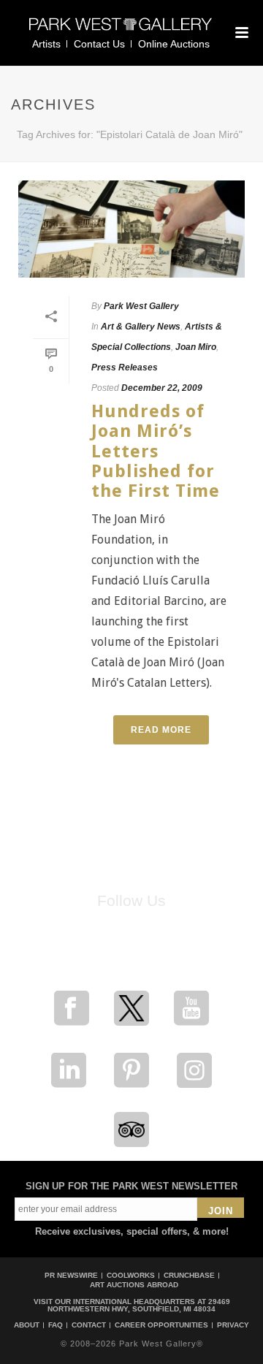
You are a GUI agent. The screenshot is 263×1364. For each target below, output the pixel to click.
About (26, 1325)
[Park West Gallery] (120, 30)
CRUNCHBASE (189, 1275)
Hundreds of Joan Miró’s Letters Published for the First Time (155, 451)
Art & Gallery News (140, 326)
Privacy (233, 1325)
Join (220, 1210)
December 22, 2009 (161, 388)
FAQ (55, 1325)
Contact (89, 1325)
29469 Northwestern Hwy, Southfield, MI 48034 (138, 1305)
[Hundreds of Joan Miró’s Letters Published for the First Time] (131, 229)
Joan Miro (195, 347)
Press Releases (124, 367)
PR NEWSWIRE (71, 1275)
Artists (46, 44)
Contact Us (99, 44)
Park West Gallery (141, 306)
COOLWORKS (131, 1275)
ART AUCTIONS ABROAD (134, 1285)
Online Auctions (174, 44)
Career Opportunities (161, 1325)
